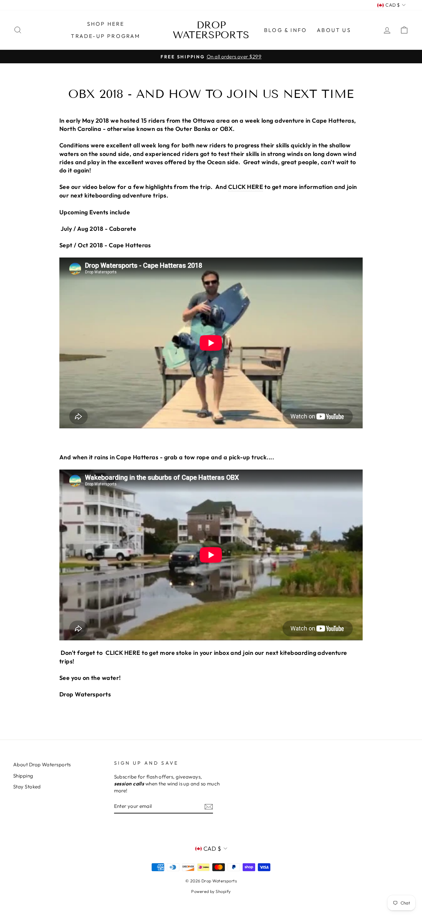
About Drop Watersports (42, 764)
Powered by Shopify (210, 891)
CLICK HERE (245, 187)
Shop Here (106, 23)
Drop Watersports (211, 30)
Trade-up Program (105, 36)
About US (334, 30)
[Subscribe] (208, 806)
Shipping (23, 776)
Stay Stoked (27, 786)
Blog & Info (285, 30)
